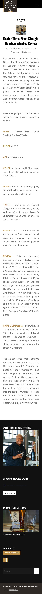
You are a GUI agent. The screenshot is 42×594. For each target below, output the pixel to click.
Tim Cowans (26, 52)
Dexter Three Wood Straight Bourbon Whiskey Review (21, 41)
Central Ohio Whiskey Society (17, 586)
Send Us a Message (11, 552)
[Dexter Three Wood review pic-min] (21, 30)
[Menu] (35, 4)
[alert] (21, 485)
